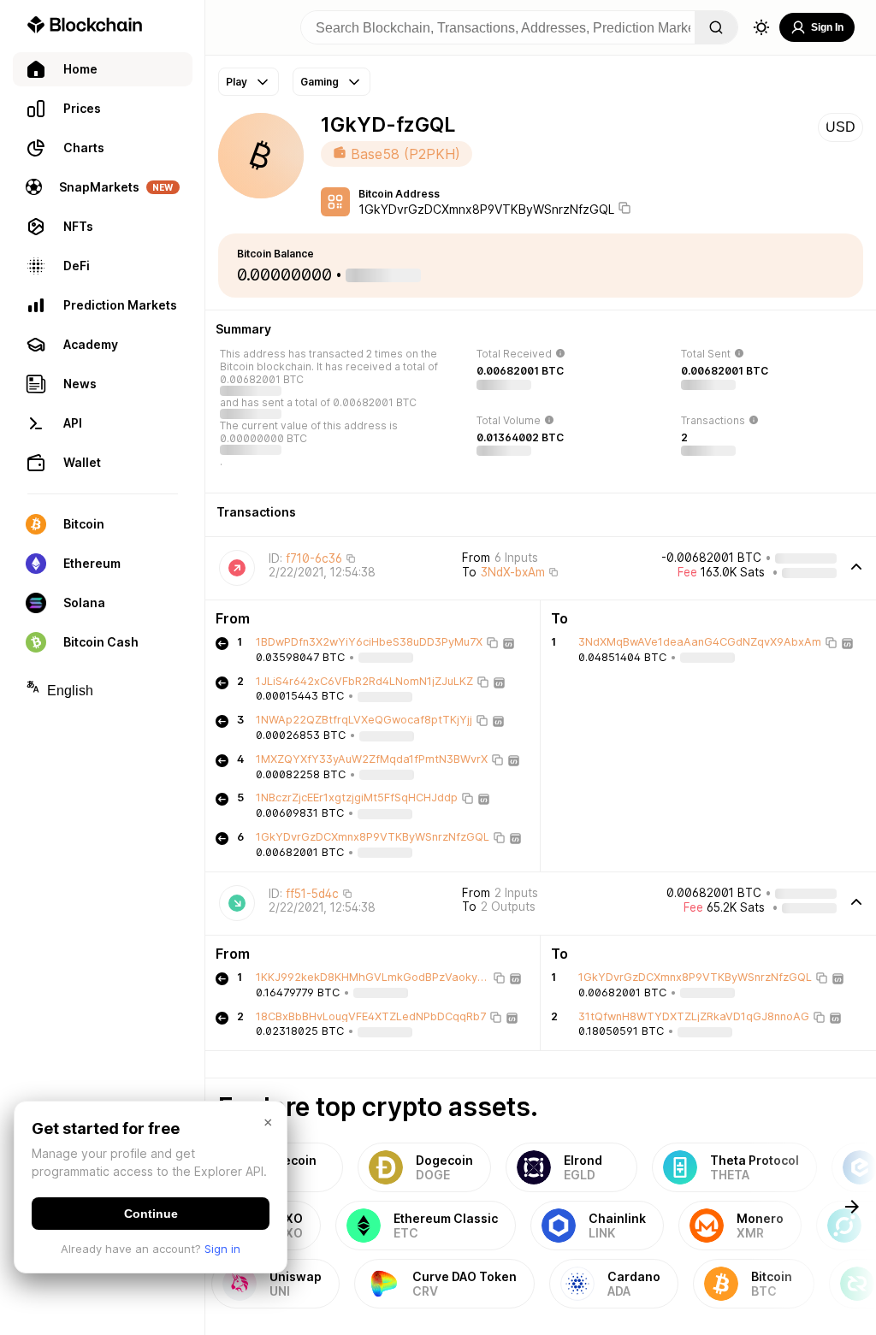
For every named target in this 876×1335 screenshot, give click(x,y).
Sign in (222, 1248)
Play (236, 81)
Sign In (827, 27)
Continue (151, 1213)
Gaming (319, 81)
